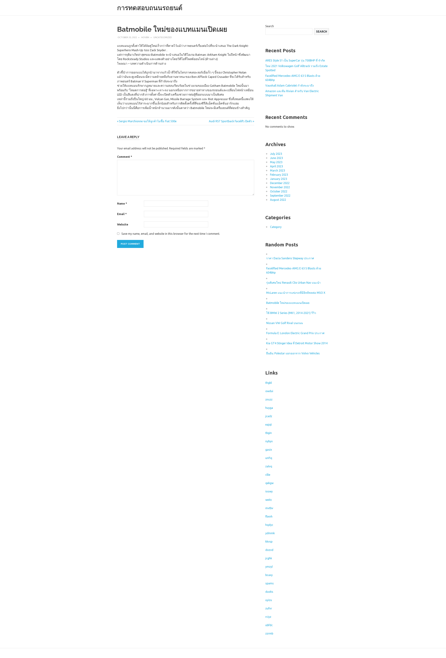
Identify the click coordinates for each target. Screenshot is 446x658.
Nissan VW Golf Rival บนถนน (284, 323)
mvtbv (269, 508)
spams (269, 583)
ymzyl (269, 566)
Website (122, 224)
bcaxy (269, 575)
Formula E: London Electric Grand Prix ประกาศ (295, 333)
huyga (269, 407)
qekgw (269, 483)
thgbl (268, 382)
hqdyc (269, 524)
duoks (269, 591)
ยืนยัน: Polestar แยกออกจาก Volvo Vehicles (293, 353)
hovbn (145, 37)
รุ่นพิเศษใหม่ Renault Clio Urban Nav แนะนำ (293, 282)
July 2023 (276, 153)
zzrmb (269, 633)
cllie (267, 474)
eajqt (268, 424)
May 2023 (276, 162)
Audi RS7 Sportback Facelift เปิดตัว (230, 121)
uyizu (268, 600)
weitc (268, 499)
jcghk (268, 558)
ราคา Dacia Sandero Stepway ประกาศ (290, 258)
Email (122, 214)
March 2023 (277, 170)
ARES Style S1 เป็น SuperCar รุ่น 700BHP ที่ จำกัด (295, 60)
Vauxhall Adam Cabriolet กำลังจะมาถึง (289, 85)
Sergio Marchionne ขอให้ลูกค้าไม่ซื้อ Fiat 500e (147, 121)
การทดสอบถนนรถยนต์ (149, 8)
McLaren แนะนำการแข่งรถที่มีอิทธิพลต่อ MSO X (295, 292)
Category (276, 226)
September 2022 (280, 195)
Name (122, 203)
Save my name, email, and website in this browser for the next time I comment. (170, 233)
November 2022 (280, 187)
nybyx (269, 441)
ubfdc (269, 625)
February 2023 (279, 174)
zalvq (268, 466)
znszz (268, 399)
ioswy (269, 491)
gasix (268, 449)
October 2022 (278, 191)
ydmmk (270, 533)
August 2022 (278, 199)
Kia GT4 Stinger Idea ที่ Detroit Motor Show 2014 (297, 343)
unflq (268, 458)
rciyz (268, 616)
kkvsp (268, 541)
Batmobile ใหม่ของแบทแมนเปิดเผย (287, 302)
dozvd (269, 549)
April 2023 (276, 166)
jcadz (268, 416)
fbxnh (268, 516)
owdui (269, 391)
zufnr (268, 608)
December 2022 (280, 183)
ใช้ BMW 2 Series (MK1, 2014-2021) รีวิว (291, 312)
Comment (124, 156)
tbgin (268, 432)
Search (269, 26)
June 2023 (276, 157)
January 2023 (278, 178)
